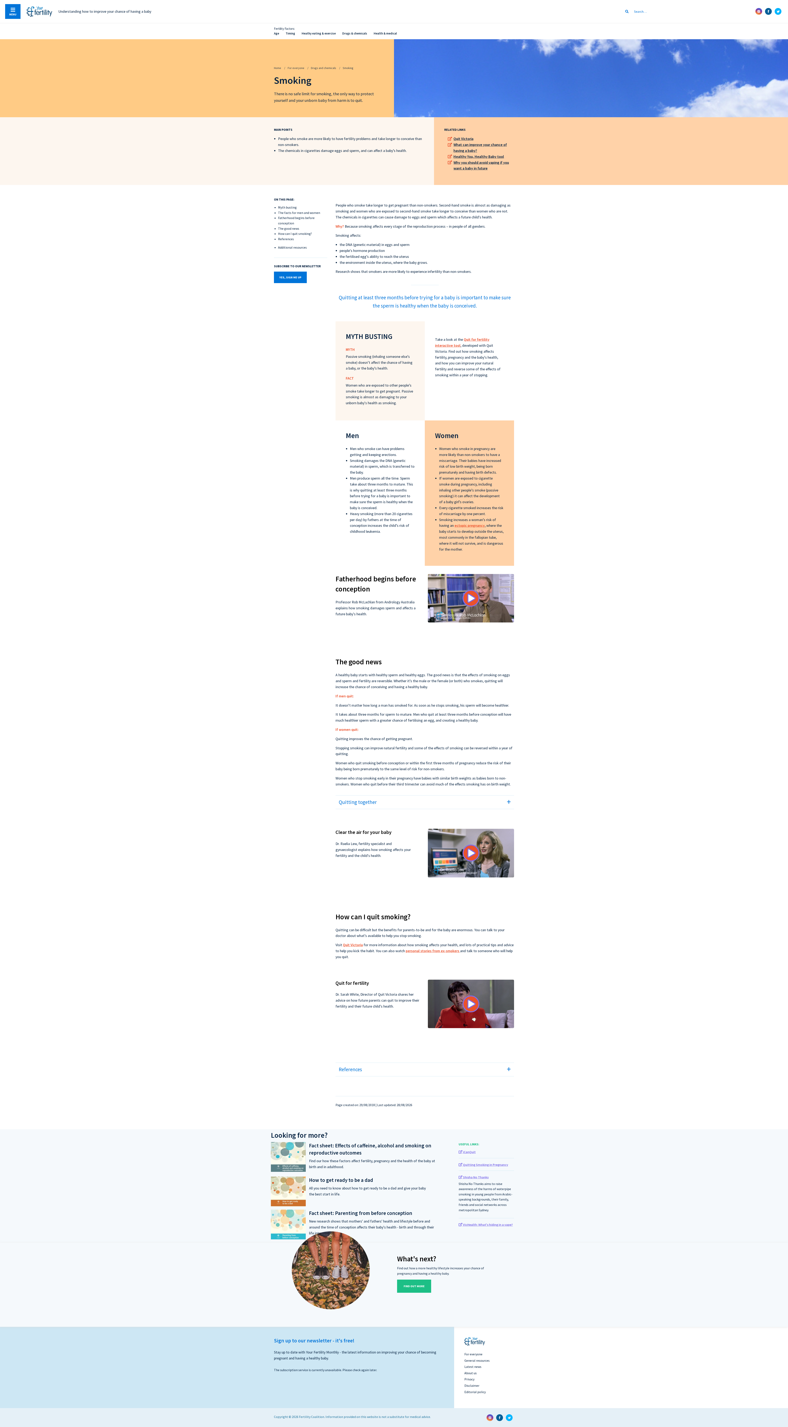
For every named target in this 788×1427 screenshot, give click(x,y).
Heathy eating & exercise (319, 33)
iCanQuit (469, 1152)
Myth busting (287, 207)
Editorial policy (475, 1392)
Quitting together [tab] (358, 802)
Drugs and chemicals (323, 68)
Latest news (472, 1367)
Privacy (469, 1379)
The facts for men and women (299, 213)
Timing (290, 33)
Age (276, 33)
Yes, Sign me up (290, 277)
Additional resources (292, 247)
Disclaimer (471, 1385)
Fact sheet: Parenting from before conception (360, 1213)
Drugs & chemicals (354, 33)
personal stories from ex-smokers (433, 950)
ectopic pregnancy (470, 525)
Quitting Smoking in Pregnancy (485, 1165)
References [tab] (350, 1069)
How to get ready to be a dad (341, 1180)
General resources (477, 1360)
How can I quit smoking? (295, 234)
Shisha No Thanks (475, 1177)
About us (470, 1373)
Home (277, 68)
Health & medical (385, 33)
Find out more (414, 1286)
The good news (288, 228)
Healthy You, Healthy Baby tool (479, 156)
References (286, 239)
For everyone (296, 68)
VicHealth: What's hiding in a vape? (487, 1225)
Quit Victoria (463, 138)
